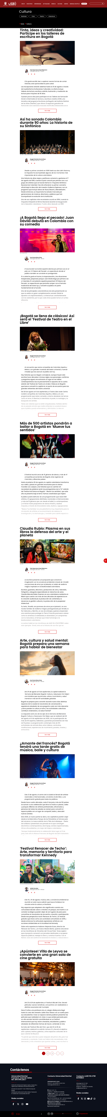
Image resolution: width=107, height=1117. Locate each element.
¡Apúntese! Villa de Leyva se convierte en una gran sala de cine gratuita (45, 954)
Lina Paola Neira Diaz (36, 257)
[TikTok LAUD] (91, 1099)
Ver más (50, 111)
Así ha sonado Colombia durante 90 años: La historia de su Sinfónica (46, 122)
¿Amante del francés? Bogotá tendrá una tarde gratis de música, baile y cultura (45, 746)
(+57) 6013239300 (53, 1098)
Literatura (51, 16)
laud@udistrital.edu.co (81, 1088)
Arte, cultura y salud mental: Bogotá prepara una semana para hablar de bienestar (44, 643)
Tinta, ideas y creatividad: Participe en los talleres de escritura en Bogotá (42, 33)
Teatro (42, 16)
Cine (33, 16)
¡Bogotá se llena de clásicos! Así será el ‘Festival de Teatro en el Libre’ (47, 319)
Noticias (24, 16)
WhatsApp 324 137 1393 (82, 1083)
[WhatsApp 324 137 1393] (94, 1099)
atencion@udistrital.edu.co (60, 1101)
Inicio (22, 24)
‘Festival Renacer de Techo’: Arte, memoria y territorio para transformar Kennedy (46, 851)
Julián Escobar (34, 888)
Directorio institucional (54, 1106)
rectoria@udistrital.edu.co (54, 1084)
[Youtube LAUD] (88, 1099)
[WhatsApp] (34, 74)
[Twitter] (31, 74)
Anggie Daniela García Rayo (38, 159)
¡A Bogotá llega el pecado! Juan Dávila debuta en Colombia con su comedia (47, 221)
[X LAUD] (82, 1099)
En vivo (84, 3)
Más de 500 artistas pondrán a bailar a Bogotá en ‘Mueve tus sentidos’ (46, 426)
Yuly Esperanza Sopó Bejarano (38, 70)
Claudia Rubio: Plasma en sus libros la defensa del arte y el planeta (45, 532)
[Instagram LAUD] (85, 1099)
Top (103, 1112)
